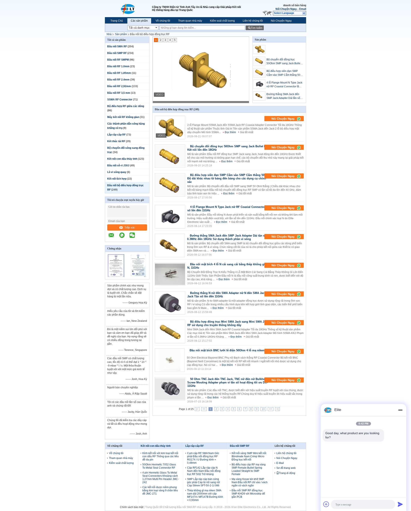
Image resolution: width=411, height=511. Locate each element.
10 (263, 409)
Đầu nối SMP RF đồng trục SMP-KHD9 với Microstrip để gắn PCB (248, 493)
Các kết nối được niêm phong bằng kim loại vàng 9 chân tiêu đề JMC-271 (160, 490)
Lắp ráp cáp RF (116, 134)
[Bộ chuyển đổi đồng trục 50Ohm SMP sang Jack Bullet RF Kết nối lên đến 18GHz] (259, 61)
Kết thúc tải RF (116, 141)
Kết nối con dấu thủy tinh (122, 158)
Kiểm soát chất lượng (222, 20)
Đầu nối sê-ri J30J (118, 165)
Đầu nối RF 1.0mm (118, 66)
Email (302, 8)
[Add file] (326, 504)
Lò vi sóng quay (116, 172)
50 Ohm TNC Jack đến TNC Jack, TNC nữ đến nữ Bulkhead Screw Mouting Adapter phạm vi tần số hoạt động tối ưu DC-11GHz (227, 382)
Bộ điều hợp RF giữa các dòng (125, 106)
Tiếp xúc (129, 227)
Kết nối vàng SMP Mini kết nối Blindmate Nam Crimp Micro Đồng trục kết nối (249, 456)
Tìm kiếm (256, 28)
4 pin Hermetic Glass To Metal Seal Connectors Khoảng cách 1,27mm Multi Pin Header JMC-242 (160, 477)
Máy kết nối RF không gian (123, 117)
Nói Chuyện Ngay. (286, 8)
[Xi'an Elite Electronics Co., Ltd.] (128, 8)
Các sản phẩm (139, 20)
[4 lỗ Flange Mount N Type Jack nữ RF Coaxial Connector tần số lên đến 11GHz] (259, 84)
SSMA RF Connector (119, 99)
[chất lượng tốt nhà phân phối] (190, 117)
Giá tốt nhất (246, 132)
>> (270, 409)
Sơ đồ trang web (286, 467)
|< (197, 409)
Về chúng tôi (163, 20)
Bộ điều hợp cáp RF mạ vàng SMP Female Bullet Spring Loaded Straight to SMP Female (249, 469)
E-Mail (280, 463)
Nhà (109, 34)
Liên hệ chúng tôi (253, 20)
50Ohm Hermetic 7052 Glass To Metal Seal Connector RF (159, 466)
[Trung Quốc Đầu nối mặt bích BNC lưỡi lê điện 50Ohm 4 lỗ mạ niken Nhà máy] (170, 360)
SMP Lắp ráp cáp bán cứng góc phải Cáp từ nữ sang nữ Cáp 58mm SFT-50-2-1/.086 (203, 482)
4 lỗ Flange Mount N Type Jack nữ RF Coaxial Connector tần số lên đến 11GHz (284, 84)
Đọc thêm (230, 132)
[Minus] (400, 410)
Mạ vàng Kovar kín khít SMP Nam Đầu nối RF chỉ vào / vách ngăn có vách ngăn (250, 482)
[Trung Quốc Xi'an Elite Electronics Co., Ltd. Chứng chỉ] (116, 276)
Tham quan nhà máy (190, 20)
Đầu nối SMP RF (117, 53)
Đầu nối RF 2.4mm (118, 79)
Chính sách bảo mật (131, 507)
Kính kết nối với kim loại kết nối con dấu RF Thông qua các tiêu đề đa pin (160, 456)
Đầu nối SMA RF (117, 46)
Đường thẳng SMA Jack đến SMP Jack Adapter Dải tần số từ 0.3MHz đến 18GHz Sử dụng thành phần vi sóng (283, 96)
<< (204, 409)
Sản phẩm (121, 34)
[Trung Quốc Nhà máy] (170, 127)
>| (277, 409)
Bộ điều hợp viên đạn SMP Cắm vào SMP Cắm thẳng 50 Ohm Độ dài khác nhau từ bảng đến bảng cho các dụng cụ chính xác (285, 73)
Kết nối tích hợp (117, 178)
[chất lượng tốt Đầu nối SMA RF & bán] (201, 70)
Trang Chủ (116, 20)
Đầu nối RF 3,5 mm (118, 92)
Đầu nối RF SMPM (118, 59)
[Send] (400, 504)
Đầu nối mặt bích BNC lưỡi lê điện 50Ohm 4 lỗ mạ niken (227, 350)
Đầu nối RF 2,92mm (119, 86)
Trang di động (287, 473)
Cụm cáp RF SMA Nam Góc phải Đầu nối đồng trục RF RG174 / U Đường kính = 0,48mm (203, 458)
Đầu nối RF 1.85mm (119, 73)
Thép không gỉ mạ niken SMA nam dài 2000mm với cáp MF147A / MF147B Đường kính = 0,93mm (205, 495)
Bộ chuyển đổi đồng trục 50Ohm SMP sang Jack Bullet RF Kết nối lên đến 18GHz (284, 61)
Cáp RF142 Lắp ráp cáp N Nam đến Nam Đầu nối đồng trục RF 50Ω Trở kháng (203, 471)
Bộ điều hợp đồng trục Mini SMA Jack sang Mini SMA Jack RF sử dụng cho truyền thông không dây (228, 323)
